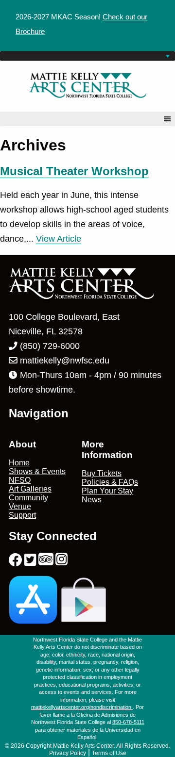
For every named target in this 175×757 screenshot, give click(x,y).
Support (22, 515)
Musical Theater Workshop (74, 171)
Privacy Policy (67, 753)
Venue (20, 506)
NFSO (20, 480)
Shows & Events (37, 471)
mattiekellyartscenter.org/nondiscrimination (82, 707)
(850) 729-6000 (49, 346)
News (92, 499)
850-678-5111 (128, 722)
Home (19, 463)
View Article (58, 239)
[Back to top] (147, 729)
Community (28, 498)
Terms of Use (109, 753)
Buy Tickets (102, 473)
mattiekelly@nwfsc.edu (64, 360)
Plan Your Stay (107, 491)
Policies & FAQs (110, 482)
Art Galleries (30, 489)
